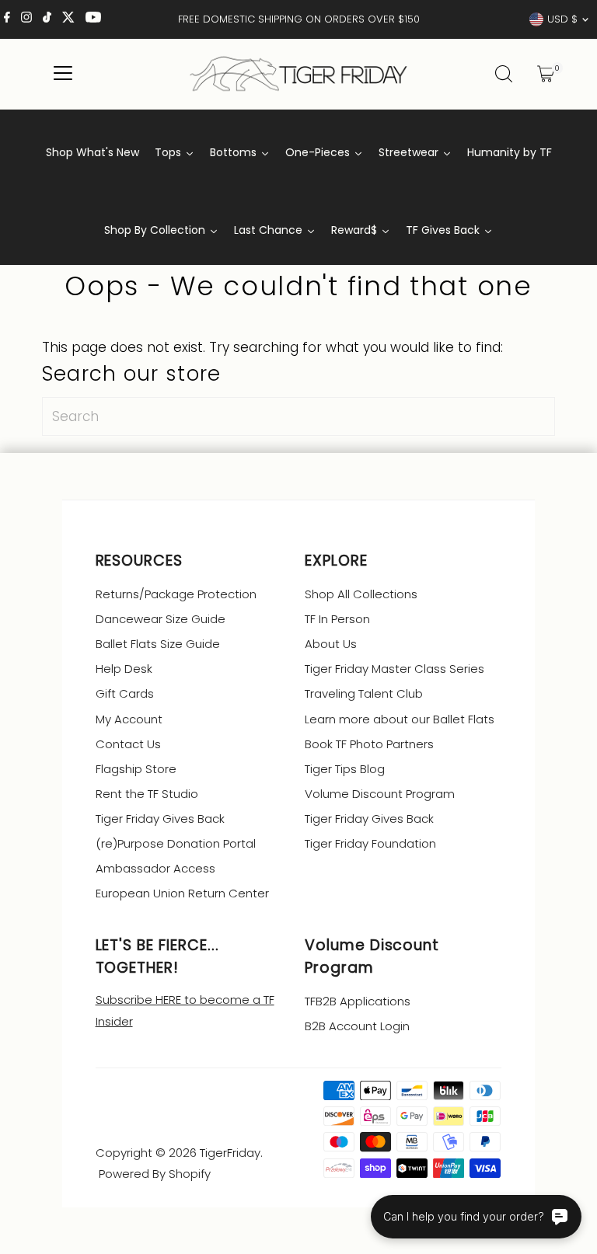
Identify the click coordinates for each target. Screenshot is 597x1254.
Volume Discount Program (380, 793)
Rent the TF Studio (147, 793)
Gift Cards (125, 693)
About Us (331, 644)
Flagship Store (136, 769)
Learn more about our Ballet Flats (399, 719)
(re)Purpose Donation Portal (176, 843)
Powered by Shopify (155, 1173)
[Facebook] (7, 19)
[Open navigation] (63, 73)
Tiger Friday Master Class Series (394, 668)
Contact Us (128, 744)
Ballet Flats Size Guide (158, 644)
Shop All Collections (361, 594)
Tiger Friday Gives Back (160, 818)
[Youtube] (93, 19)
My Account (129, 719)
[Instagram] (26, 19)
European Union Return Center (182, 893)
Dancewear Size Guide (160, 619)
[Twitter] (68, 19)
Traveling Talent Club (364, 693)
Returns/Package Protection (176, 594)
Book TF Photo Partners (369, 744)
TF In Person (337, 619)
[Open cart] (545, 73)
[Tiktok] (47, 19)
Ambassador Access (155, 868)
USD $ (562, 19)
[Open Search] (503, 73)
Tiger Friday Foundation (370, 843)
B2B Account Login (357, 1026)
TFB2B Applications (357, 1001)
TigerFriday (230, 1152)
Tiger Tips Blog (345, 769)
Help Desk (124, 668)
